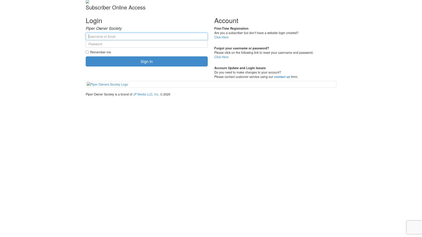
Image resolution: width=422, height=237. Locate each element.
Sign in (147, 61)
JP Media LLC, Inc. (146, 94)
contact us (282, 76)
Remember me (100, 52)
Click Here (221, 37)
